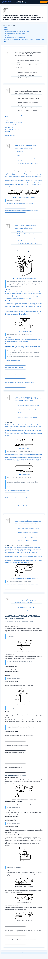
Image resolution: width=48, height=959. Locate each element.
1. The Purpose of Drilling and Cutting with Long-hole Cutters (16, 31)
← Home (29, 1)
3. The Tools (6, 35)
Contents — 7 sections (9, 25)
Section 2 (6, 29)
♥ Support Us (44, 1)
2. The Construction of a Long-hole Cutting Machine (14, 33)
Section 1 (6, 27)
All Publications (36, 1)
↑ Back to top (24, 952)
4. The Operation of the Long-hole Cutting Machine (14, 37)
